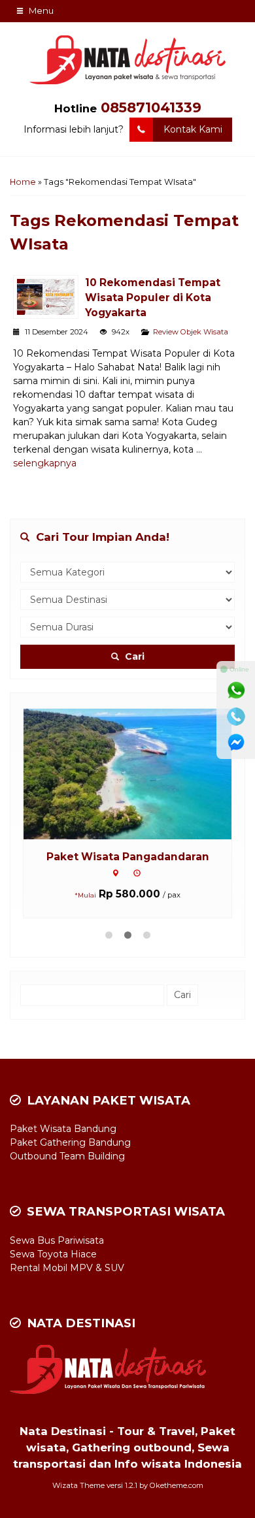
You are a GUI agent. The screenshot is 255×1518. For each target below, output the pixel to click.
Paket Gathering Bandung (70, 1142)
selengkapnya (44, 463)
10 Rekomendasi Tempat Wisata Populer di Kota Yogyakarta (152, 297)
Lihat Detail (140, 773)
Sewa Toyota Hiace (53, 1254)
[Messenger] (236, 742)
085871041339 (151, 107)
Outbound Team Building (67, 1156)
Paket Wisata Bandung (63, 1129)
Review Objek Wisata (190, 331)
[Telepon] (236, 716)
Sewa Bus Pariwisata (57, 1240)
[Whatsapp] (236, 690)
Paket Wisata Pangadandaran (127, 856)
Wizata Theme (78, 1485)
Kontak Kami (192, 129)
